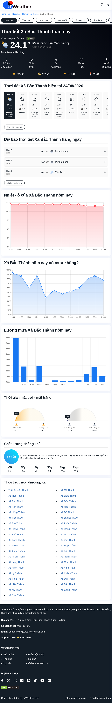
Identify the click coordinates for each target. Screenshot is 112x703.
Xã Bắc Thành (68, 551)
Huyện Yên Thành (29, 14)
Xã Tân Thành (15, 501)
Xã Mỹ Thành (15, 590)
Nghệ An (16, 14)
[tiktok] (35, 681)
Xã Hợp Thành (68, 545)
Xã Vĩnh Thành (68, 568)
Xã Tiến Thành (16, 496)
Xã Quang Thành (69, 518)
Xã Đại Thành (68, 579)
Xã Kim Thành (15, 507)
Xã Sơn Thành (16, 595)
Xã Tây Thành (15, 523)
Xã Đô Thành (67, 512)
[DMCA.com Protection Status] (10, 688)
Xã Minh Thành (68, 562)
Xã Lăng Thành (69, 496)
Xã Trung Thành (69, 556)
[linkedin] (21, 681)
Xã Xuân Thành (16, 551)
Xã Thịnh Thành (16, 545)
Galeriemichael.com (38, 663)
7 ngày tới (98, 20)
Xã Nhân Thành (16, 556)
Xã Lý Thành (15, 573)
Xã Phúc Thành (69, 523)
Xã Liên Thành (16, 584)
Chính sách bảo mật (75, 698)
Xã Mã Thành (68, 490)
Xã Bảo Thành (68, 584)
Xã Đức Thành (68, 501)
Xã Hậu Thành (68, 507)
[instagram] (15, 681)
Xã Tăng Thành (16, 540)
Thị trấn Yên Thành (18, 490)
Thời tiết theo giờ (14, 127)
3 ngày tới (62, 20)
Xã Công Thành (69, 590)
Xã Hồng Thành (16, 529)
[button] (108, 5)
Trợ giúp (8, 659)
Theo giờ (26, 20)
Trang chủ (5, 14)
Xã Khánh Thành (69, 573)
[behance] (49, 681)
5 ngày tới (80, 20)
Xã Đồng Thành (69, 529)
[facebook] (2, 681)
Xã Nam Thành (16, 568)
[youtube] (42, 681)
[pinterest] (28, 681)
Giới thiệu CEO (36, 654)
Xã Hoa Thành (68, 534)
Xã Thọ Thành (15, 518)
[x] (8, 681)
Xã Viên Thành (16, 579)
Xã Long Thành (16, 562)
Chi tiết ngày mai (14, 183)
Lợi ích (7, 663)
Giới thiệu (9, 654)
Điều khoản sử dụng (100, 698)
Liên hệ (32, 659)
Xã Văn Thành (68, 540)
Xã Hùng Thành (16, 512)
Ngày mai (44, 20)
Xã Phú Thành (15, 534)
